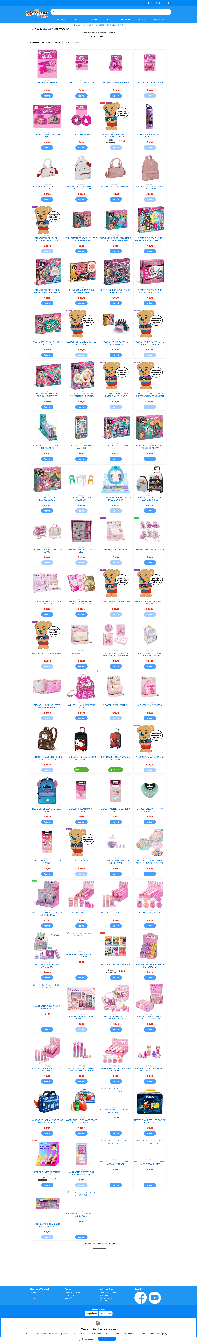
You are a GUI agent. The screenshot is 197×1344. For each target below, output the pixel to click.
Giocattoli (61, 19)
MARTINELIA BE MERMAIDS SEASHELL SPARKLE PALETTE (150, 862)
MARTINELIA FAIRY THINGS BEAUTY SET (81, 1017)
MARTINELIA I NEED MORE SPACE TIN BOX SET (150, 1121)
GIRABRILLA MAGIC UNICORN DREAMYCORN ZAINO (149, 654)
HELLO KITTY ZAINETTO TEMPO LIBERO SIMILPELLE (47, 758)
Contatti (33, 1295)
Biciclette (93, 19)
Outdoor (77, 19)
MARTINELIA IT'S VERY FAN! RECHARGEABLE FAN (81, 1173)
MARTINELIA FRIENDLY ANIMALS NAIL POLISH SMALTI (150, 1069)
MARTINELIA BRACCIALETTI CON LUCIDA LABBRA (47, 913)
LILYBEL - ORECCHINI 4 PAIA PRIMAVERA (150, 810)
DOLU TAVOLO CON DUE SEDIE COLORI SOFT (81, 498)
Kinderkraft (125, 19)
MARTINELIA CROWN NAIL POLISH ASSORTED (81, 955)
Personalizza (87, 1339)
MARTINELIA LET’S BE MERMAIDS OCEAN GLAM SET (115, 1163)
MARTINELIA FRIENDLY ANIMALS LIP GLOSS (47, 1069)
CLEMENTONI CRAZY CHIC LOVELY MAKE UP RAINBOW (47, 291)
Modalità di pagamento (108, 1293)
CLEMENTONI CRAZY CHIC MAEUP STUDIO (81, 291)
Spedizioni (104, 1295)
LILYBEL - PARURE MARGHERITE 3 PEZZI (47, 862)
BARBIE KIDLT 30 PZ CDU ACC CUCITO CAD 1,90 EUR (115, 135)
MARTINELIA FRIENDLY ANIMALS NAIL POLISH (116, 1069)
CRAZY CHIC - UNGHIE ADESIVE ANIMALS (81, 447)
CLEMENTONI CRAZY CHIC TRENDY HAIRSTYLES (47, 395)
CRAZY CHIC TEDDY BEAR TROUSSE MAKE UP (47, 498)
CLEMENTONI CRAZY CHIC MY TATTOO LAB (47, 343)
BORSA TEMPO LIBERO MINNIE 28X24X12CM (150, 187)
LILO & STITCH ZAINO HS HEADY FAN (47, 810)
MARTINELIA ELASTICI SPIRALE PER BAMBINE (149, 965)
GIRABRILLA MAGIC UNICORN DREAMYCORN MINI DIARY (115, 654)
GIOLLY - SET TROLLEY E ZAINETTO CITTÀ (149, 498)
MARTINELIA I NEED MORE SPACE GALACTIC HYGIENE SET (81, 1121)
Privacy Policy (70, 1295)
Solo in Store (83, 770)
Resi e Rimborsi (106, 1300)
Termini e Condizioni (72, 1293)
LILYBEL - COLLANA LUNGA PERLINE (81, 810)
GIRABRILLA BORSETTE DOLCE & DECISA (47, 550)
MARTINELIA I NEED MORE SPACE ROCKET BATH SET (115, 1111)
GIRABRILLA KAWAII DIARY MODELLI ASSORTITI (81, 602)
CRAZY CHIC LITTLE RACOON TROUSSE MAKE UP (149, 447)
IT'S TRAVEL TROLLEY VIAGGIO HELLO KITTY (81, 758)
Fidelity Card (159, 19)
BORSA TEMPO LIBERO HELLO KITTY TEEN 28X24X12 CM (81, 187)
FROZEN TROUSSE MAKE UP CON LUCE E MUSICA (115, 498)
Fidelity (33, 1298)
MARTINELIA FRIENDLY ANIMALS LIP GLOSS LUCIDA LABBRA (81, 1069)
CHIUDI (6, 1320)
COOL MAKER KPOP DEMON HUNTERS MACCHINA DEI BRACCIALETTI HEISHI (116, 396)
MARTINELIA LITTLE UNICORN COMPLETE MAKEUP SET (47, 1225)
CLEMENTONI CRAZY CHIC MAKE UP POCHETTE (115, 291)
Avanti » (102, 36)
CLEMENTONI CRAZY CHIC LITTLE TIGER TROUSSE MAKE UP (115, 239)
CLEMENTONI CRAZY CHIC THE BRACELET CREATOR (149, 343)
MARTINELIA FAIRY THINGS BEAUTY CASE (47, 1007)
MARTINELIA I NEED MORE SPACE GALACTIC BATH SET (47, 1121)
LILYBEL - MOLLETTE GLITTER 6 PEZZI (115, 810)
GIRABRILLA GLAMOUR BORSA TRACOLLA (47, 602)
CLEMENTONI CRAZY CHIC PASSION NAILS (115, 343)
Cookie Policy (70, 1298)
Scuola (109, 19)
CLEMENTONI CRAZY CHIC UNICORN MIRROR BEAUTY (81, 395)
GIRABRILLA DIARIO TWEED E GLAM (81, 550)
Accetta (107, 1339)
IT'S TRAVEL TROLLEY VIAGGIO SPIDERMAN (115, 758)
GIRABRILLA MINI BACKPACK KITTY (81, 706)
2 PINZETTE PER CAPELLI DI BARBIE (47, 135)
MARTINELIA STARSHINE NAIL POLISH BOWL (115, 862)
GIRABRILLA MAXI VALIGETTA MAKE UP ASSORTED (47, 706)
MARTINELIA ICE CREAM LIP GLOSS (47, 1173)
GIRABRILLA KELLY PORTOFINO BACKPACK (149, 602)
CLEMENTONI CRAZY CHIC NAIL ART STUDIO (81, 343)
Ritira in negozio (106, 1298)
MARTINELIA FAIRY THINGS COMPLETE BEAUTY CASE (149, 1017)
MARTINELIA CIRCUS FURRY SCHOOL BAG (47, 965)
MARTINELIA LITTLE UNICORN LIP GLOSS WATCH (81, 1215)
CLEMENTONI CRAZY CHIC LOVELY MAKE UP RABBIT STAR (149, 239)
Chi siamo (34, 1293)
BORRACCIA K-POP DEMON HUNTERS (149, 135)
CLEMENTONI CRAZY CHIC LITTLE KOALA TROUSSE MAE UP (81, 239)
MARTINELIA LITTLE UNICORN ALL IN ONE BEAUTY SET (149, 1163)
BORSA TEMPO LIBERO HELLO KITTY (47, 187)
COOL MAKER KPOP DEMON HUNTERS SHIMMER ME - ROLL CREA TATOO (149, 396)
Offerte (142, 19)
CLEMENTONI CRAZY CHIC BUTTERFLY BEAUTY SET (47, 239)
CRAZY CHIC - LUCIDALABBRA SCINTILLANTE (47, 447)
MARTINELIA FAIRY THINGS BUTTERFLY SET (115, 1017)
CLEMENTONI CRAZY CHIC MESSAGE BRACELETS (149, 291)
